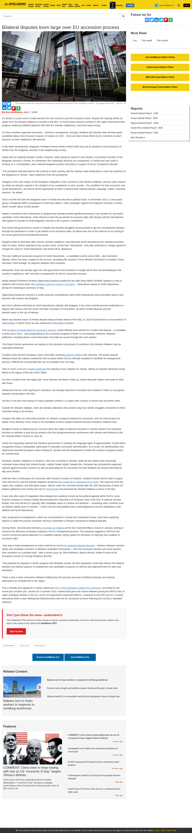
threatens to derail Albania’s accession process (31, 330)
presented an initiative (53, 528)
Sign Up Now (16, 631)
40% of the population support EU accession (78, 588)
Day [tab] (135, 40)
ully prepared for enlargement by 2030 (78, 482)
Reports (96, 5)
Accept (157, 830)
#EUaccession (24, 645)
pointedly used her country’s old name (55, 284)
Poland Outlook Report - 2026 (144, 113)
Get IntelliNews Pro (80, 657)
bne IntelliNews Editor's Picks (160, 57)
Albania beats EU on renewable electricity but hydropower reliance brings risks (83, 696)
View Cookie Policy (168, 830)
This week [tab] (146, 40)
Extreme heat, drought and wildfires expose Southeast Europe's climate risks (82, 688)
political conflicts (73, 355)
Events (104, 5)
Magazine (119, 5)
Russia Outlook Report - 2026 (144, 133)
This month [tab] (162, 40)
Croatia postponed (36, 369)
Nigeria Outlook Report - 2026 (144, 123)
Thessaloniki (51, 489)
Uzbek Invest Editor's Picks (160, 67)
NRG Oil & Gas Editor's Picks (160, 77)
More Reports (137, 137)
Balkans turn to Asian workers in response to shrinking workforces (18, 704)
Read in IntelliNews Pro (48, 657)
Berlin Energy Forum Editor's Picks (160, 87)
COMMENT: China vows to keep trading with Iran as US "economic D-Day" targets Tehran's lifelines (32, 771)
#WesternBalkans (9, 645)
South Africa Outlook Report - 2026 (147, 128)
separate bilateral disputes (81, 545)
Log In (187, 5)
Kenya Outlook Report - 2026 (144, 118)
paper (56, 552)
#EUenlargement (39, 645)
